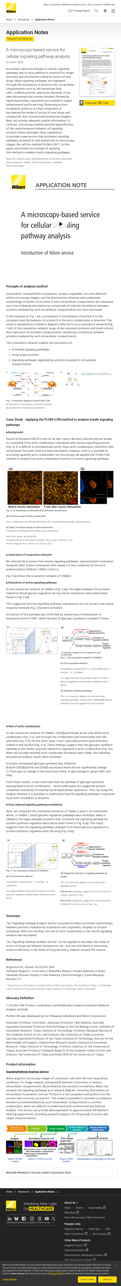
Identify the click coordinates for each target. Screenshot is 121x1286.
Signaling (12, 1071)
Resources (23, 19)
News (67, 1207)
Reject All (107, 1279)
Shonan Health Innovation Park (51, 1172)
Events (79, 1207)
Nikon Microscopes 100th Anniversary (84, 1217)
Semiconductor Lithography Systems (83, 1255)
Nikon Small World (74, 1233)
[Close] (116, 1265)
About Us (69, 1202)
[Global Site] (105, 10)
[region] (60, 1273)
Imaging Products (73, 1245)
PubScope (94, 1229)
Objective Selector (74, 1229)
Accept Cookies (87, 1279)
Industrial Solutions (74, 1250)
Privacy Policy (55, 1273)
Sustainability (95, 1207)
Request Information (19, 39)
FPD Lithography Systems (78, 1260)
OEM (107, 1229)
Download (96, 103)
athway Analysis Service (34, 1071)
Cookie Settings (9, 1279)
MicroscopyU (100, 1233)
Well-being (69, 1212)
